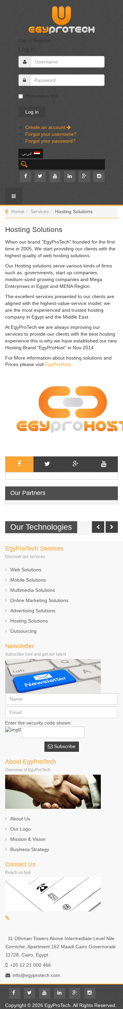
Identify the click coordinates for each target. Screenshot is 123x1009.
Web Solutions (25, 569)
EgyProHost (58, 364)
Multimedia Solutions (32, 590)
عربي (28, 153)
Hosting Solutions (29, 621)
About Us (20, 818)
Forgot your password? (50, 141)
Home (17, 211)
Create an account (46, 127)
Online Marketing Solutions (39, 600)
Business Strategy (29, 849)
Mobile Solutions (28, 580)
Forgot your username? (51, 134)
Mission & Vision (27, 839)
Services (39, 211)
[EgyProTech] (61, 18)
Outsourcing (23, 631)
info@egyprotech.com (36, 975)
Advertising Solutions (32, 610)
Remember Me (41, 96)
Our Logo (20, 829)
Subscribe (64, 746)
